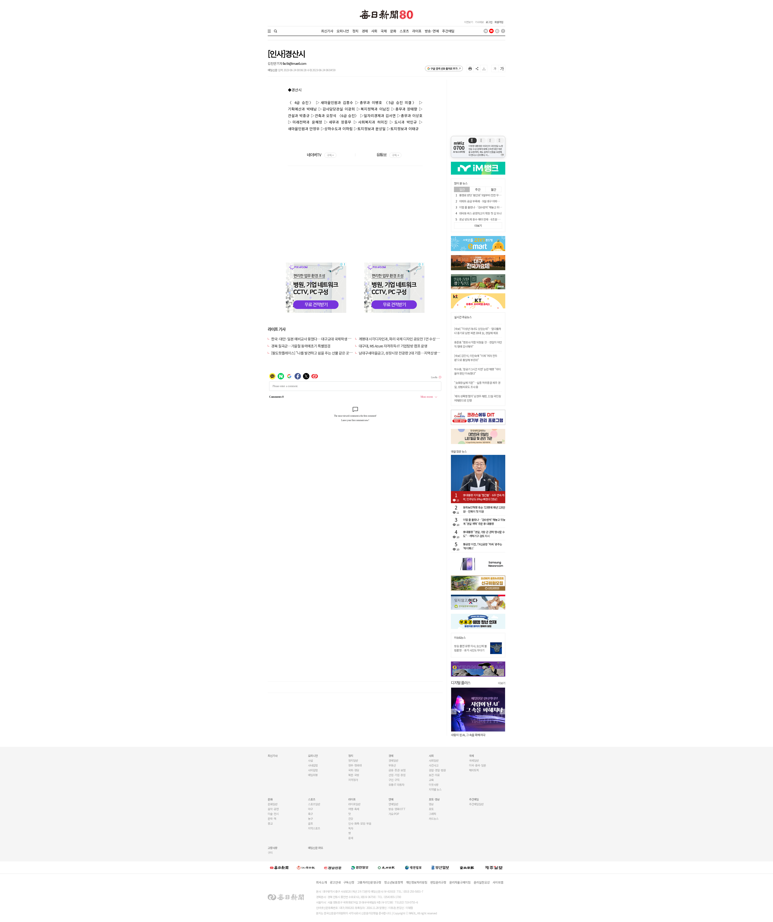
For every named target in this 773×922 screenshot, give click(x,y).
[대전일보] (413, 867)
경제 (365, 30)
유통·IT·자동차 (396, 784)
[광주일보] (386, 867)
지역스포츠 (314, 828)
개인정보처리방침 (416, 882)
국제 (384, 30)
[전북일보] (467, 867)
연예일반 (393, 804)
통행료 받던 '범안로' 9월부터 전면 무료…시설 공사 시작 (489, 195)
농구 (310, 818)
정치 (355, 30)
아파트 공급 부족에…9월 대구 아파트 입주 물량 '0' (486, 201)
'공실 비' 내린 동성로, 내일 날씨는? (470, 735)
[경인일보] (359, 867)
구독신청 (348, 882)
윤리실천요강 (482, 882)
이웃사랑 (433, 784)
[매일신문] (279, 867)
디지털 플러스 (460, 682)
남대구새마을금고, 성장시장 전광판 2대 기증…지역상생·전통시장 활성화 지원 (413, 352)
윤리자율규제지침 (460, 882)
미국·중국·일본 (477, 765)
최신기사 (327, 30)
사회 (374, 30)
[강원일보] (306, 867)
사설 (310, 760)
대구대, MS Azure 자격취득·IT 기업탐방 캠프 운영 (393, 345)
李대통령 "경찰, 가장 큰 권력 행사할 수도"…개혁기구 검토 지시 (484, 534)
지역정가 (353, 779)
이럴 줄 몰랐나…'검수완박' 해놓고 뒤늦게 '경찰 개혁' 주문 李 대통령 (496, 207)
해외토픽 (474, 770)
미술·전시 (273, 813)
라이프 (416, 30)
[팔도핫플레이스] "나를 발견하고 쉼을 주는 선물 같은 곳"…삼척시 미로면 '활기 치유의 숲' (333, 352)
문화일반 (272, 804)
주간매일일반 (476, 804)
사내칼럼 (313, 765)
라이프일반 (354, 804)
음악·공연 (273, 809)
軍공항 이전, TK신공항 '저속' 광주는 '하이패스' (482, 546)
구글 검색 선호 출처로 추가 (444, 68)
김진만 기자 (275, 63)
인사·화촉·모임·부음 (359, 823)
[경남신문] (332, 867)
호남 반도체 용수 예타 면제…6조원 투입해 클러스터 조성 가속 (492, 219)
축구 (310, 813)
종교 (270, 823)
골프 (310, 823)
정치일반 (353, 760)
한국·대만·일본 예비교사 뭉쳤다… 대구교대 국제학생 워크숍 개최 (317, 338)
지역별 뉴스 (435, 789)
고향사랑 (272, 847)
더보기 (501, 683)
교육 (431, 779)
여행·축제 (353, 809)
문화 (393, 30)
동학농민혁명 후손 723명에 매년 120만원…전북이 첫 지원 (484, 509)
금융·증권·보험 (397, 770)
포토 (431, 809)
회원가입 (498, 22)
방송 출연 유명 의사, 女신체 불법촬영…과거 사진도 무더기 (470, 648)
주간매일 (448, 30)
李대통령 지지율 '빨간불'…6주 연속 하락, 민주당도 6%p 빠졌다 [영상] (483, 497)
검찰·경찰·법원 (437, 770)
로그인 (489, 22)
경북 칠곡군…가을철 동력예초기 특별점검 (300, 345)
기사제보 (479, 22)
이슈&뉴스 (460, 637)
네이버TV (320, 155)
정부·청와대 (355, 765)
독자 (350, 828)
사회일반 (433, 760)
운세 (350, 837)
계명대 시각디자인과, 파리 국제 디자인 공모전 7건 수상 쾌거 (401, 338)
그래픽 (432, 813)
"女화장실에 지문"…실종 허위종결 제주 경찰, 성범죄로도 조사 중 (477, 385)
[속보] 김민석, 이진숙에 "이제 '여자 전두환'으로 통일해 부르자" (475, 358)
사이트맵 (498, 882)
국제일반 (474, 760)
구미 (270, 852)
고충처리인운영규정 (369, 882)
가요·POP (394, 813)
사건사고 (433, 765)
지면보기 (468, 22)
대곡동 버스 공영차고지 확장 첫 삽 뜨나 (480, 213)
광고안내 (335, 882)
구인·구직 (394, 779)
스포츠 (404, 30)
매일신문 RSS (315, 847)
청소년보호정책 (393, 882)
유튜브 (387, 155)
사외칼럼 (313, 770)
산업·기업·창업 (397, 775)
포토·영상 (434, 799)
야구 (310, 809)
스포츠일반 (314, 804)
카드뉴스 (433, 818)
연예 (391, 799)
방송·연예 (432, 30)
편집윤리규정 (438, 882)
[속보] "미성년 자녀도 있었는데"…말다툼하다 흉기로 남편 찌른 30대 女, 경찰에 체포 (477, 331)
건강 (350, 818)
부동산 (392, 765)
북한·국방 (353, 775)
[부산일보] (440, 867)
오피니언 (343, 30)
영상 (431, 804)
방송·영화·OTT (397, 809)
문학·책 (272, 818)
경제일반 (393, 760)
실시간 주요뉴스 (463, 317)
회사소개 (321, 882)
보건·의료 (434, 775)
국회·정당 (353, 770)
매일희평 (313, 775)
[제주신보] (493, 867)
